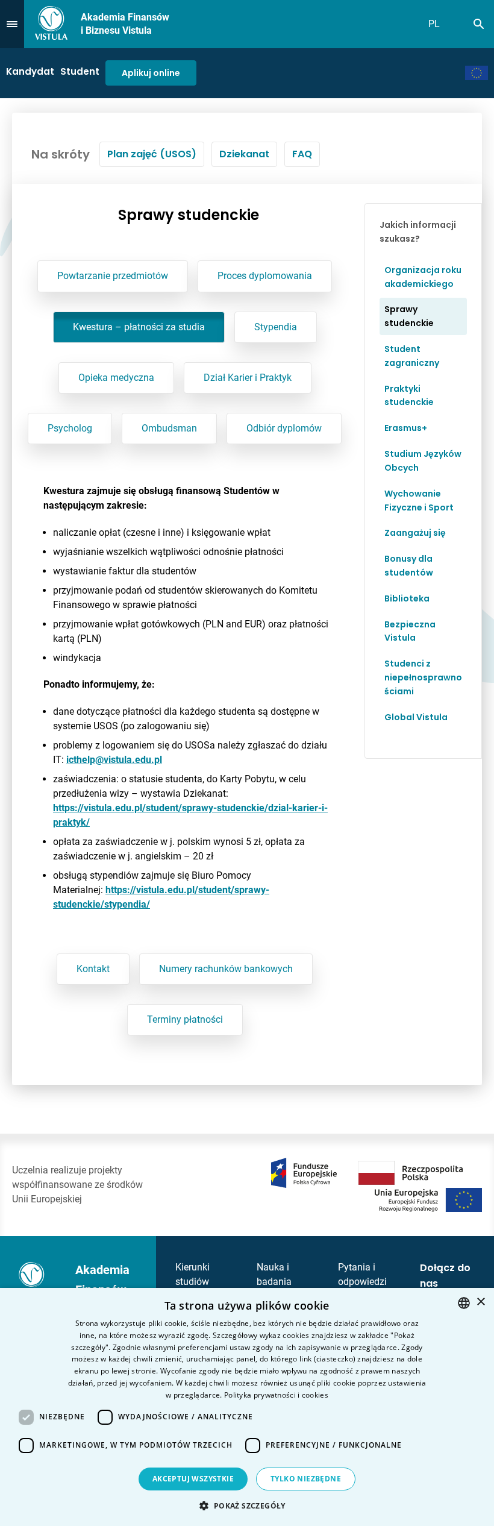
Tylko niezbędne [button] (305, 1479)
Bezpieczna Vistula (410, 631)
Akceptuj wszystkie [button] (193, 1479)
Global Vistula (416, 717)
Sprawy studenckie (409, 316)
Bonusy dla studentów (408, 566)
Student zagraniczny (411, 356)
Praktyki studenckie (409, 396)
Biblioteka (407, 598)
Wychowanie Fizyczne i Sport (419, 500)
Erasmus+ (405, 428)
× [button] (480, 1302)
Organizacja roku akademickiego (422, 277)
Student (79, 71)
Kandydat (30, 71)
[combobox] (464, 1303)
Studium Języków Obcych (422, 461)
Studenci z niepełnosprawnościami (423, 677)
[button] (246, 1505)
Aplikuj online (151, 73)
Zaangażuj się (415, 533)
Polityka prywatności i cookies (276, 1395)
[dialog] (247, 1407)
